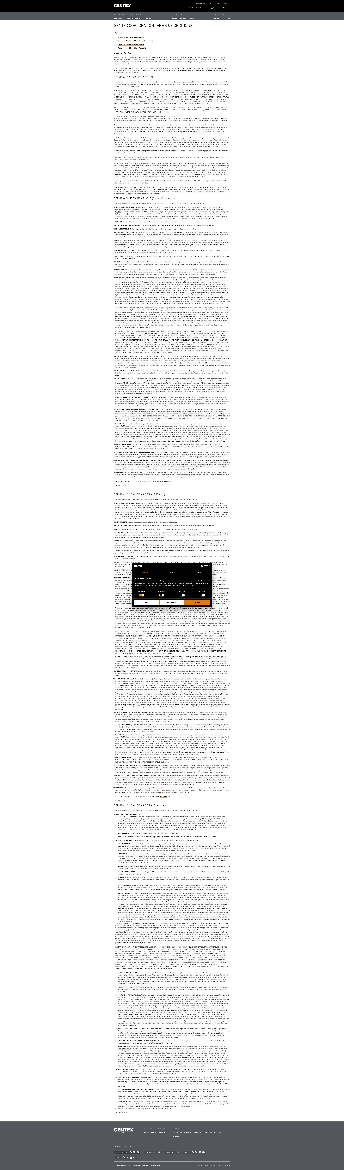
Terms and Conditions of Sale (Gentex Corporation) (135, 41)
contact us (163, 481)
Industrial (161, 1132)
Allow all (197, 602)
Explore (216, 18)
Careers (218, 3)
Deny (146, 602)
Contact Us (227, 3)
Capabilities (118, 18)
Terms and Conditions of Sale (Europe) (131, 44)
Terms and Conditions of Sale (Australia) (132, 48)
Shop (228, 18)
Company (147, 18)
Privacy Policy (156, 1165)
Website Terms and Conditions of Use (131, 37)
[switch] (161, 595)
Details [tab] (172, 572)
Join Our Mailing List (123, 1165)
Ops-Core (183, 18)
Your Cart (226, 8)
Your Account (216, 8)
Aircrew (146, 1132)
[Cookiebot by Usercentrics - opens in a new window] (202, 566)
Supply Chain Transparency (182, 1132)
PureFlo (191, 18)
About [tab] (199, 572)
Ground (153, 1132)
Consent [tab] (145, 572)
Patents (219, 1132)
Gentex (174, 18)
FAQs (210, 3)
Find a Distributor (201, 3)
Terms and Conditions (140, 1165)
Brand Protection (209, 1132)
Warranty (176, 1137)
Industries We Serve (133, 18)
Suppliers (197, 1132)
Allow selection (172, 602)
